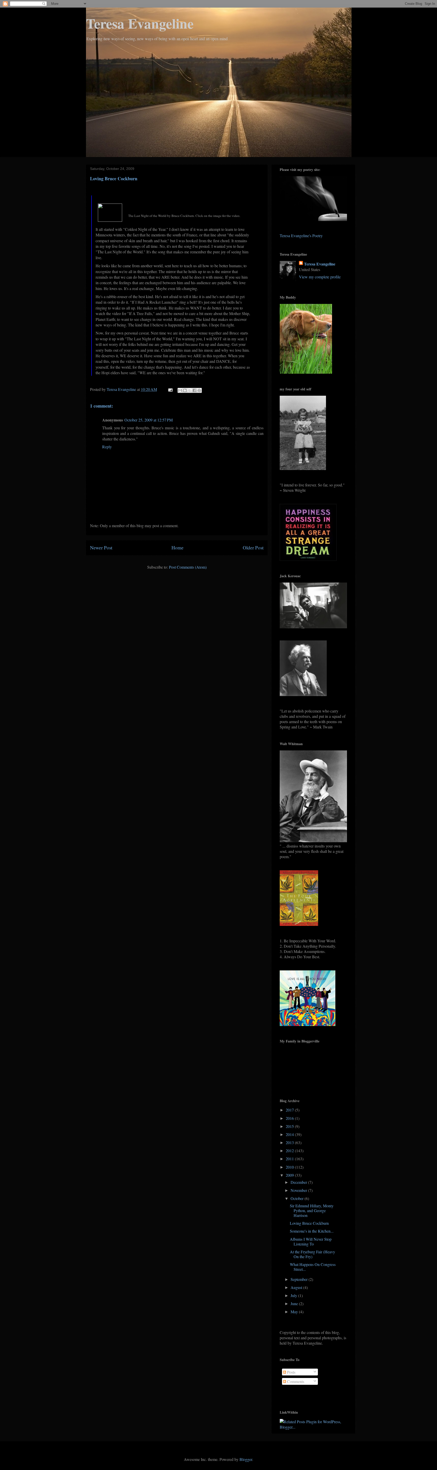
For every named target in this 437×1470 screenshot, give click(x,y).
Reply (107, 446)
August (297, 1287)
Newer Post (101, 547)
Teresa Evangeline (139, 23)
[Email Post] (170, 389)
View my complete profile (320, 276)
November (299, 1190)
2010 (290, 1167)
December (299, 1182)
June (295, 1303)
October (297, 1198)
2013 (290, 1142)
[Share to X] (189, 390)
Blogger (245, 1459)
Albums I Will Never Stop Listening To (311, 1241)
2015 (290, 1126)
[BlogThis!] (184, 390)
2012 (290, 1150)
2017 (290, 1109)
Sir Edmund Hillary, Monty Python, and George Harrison (312, 1210)
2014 (290, 1134)
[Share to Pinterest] (199, 390)
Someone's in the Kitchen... (312, 1231)
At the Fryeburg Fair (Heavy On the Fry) (312, 1254)
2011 (290, 1158)
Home (177, 547)
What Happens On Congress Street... (313, 1267)
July (294, 1295)
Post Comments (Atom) (188, 567)
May (295, 1311)
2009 (290, 1175)
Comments (295, 1381)
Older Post (253, 547)
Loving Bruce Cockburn (309, 1223)
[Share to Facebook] (194, 390)
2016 (290, 1118)
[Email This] (180, 390)
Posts (290, 1372)
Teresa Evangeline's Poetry (301, 235)
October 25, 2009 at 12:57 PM (148, 419)
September (300, 1279)
